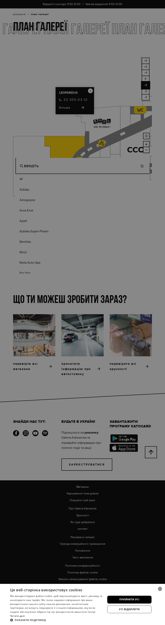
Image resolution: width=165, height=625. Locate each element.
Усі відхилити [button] (129, 609)
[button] (56, 620)
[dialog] (82, 312)
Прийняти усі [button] (129, 599)
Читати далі (17, 616)
